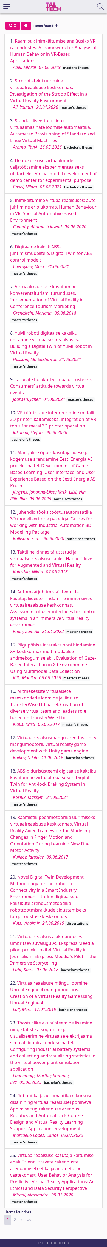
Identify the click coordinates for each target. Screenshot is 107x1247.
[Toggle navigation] (6, 6)
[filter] (12, 26)
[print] (26, 26)
